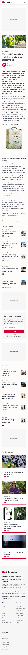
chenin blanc (5, 107)
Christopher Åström (20, 627)
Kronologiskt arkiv (6, 622)
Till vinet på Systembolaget (10, 124)
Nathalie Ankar (19, 620)
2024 (3, 611)
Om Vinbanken (5, 636)
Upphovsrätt (5, 649)
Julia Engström (19, 615)
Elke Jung (18, 622)
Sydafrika (4, 98)
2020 (3, 620)
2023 (3, 613)
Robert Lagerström (20, 613)
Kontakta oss (5, 642)
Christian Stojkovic (20, 608)
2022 (3, 615)
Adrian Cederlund (20, 624)
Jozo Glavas (19, 606)
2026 (3, 606)
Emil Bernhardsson (20, 611)
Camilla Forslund (20, 617)
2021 (3, 617)
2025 (3, 608)
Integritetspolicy (6, 647)
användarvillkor (9, 336)
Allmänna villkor (6, 644)
